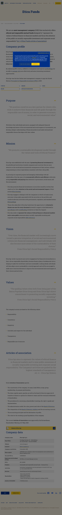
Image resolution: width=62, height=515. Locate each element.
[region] (31, 59)
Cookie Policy (34, 57)
